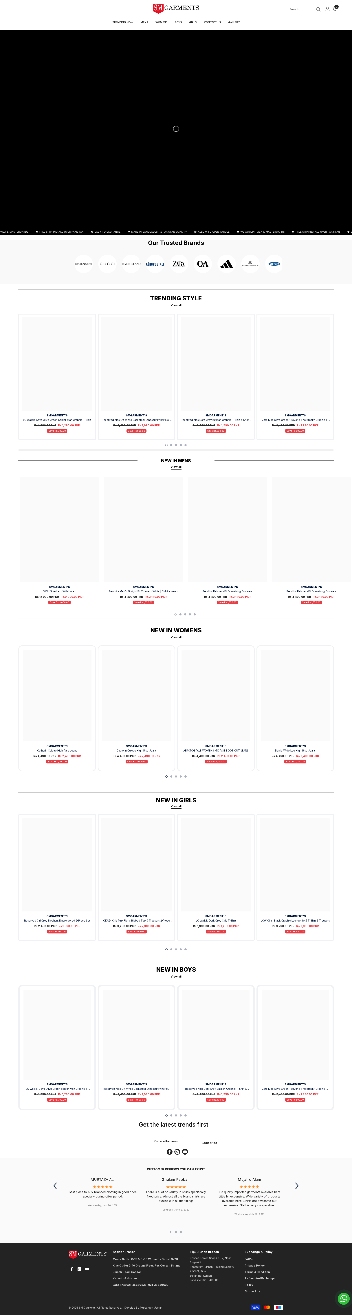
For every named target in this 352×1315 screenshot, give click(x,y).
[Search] (305, 9)
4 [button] (181, 445)
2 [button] (171, 445)
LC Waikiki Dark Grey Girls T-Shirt (216, 920)
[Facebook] (170, 1152)
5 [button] (185, 445)
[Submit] (132, 1292)
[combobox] (302, 9)
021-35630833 (136, 1284)
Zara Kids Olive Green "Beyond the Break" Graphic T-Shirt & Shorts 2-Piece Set (295, 420)
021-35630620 (158, 1284)
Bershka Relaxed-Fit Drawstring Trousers (227, 591)
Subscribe (209, 1143)
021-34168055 (211, 1280)
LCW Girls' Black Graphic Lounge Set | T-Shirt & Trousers (295, 920)
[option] (57, 377)
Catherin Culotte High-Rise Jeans (57, 750)
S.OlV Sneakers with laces (59, 591)
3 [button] (176, 445)
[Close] (70, 1294)
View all (176, 305)
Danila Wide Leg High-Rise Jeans (295, 750)
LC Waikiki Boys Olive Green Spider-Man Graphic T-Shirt (57, 419)
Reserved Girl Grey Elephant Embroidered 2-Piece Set (57, 920)
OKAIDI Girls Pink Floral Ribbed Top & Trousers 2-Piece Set (136, 921)
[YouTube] (185, 1152)
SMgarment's (57, 746)
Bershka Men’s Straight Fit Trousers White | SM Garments (143, 591)
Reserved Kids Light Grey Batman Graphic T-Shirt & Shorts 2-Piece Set (216, 420)
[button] (55, 1185)
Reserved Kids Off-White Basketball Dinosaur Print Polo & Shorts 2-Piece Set (136, 420)
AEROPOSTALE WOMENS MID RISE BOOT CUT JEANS (216, 750)
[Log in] (327, 9)
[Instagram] (177, 1152)
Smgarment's (57, 415)
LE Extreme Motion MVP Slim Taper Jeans (40, 1303)
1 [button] (166, 445)
